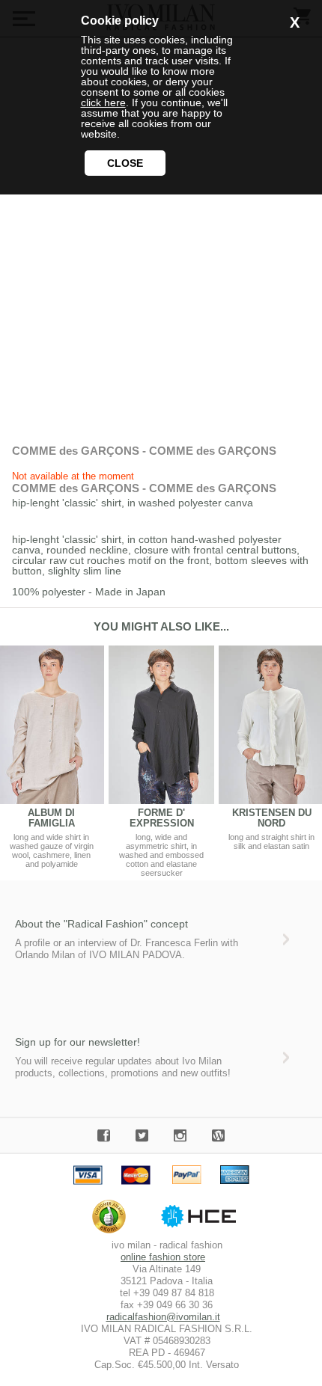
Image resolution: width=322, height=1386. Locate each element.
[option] (161, 761)
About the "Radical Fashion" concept (101, 924)
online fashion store (163, 1257)
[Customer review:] (112, 1233)
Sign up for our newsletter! (77, 1042)
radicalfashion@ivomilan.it (163, 1316)
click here (103, 102)
